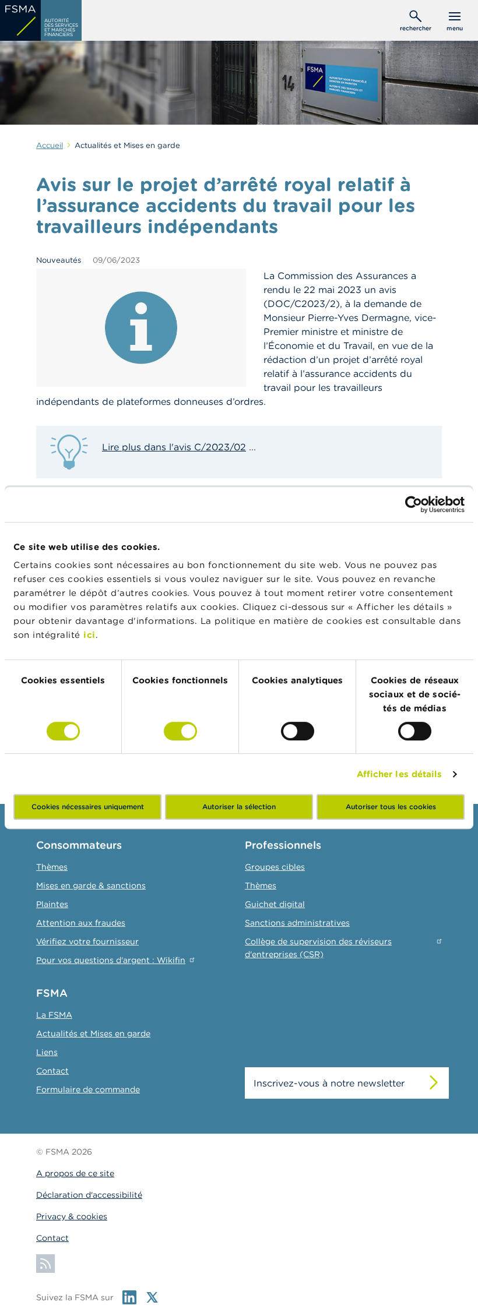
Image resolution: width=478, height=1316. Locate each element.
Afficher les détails (399, 773)
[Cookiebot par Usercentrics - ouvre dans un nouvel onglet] (414, 504)
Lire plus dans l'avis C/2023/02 (174, 447)
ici (89, 634)
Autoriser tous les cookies (391, 806)
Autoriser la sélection (239, 806)
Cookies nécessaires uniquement (87, 806)
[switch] (180, 731)
